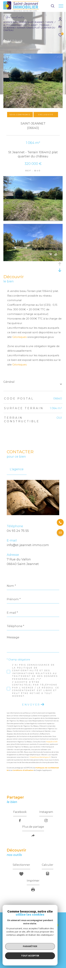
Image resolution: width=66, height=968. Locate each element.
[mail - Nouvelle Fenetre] (60, 532)
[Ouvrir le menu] (61, 6)
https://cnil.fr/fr (52, 742)
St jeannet (31, 25)
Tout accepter (30, 955)
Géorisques (19, 337)
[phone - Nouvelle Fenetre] (60, 522)
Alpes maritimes (13, 25)
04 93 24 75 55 (18, 531)
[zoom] (33, 219)
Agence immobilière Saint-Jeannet (23, 22)
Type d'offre (14, 47)
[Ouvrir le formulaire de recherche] (52, 6)
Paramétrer (30, 946)
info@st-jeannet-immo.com (28, 545)
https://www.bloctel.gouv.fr (40, 757)
